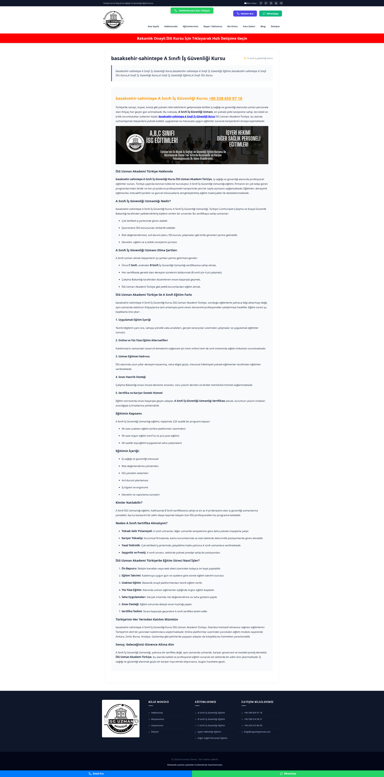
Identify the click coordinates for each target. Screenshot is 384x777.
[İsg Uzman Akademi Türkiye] (113, 20)
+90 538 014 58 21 (253, 719)
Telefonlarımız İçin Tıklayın (194, 10)
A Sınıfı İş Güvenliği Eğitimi (211, 712)
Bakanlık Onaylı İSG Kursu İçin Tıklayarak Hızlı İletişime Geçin (192, 38)
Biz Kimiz (232, 26)
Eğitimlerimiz (190, 26)
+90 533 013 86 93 (253, 725)
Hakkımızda (171, 26)
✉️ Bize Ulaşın (250, 3)
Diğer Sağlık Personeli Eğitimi (212, 738)
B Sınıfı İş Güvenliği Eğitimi (211, 719)
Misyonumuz (157, 719)
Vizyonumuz (157, 725)
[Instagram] (271, 3)
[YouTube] (281, 3)
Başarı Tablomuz (213, 26)
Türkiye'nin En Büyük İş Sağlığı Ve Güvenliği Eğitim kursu (128, 3)
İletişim (275, 26)
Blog (263, 26)
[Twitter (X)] (266, 3)
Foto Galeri (249, 26)
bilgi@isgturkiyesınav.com (257, 731)
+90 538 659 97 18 (225, 98)
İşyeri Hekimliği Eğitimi (209, 731)
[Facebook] (261, 3)
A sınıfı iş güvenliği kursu (260, 58)
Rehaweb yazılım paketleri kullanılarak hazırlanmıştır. (195, 764)
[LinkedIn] (276, 3)
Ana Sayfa (153, 26)
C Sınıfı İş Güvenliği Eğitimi (211, 725)
